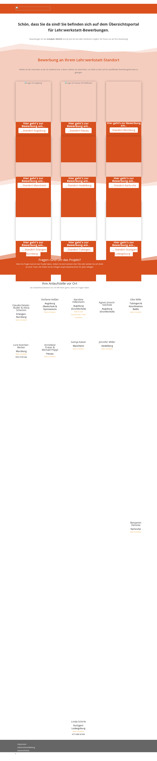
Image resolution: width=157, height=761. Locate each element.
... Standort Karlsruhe (123, 185)
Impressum (21, 744)
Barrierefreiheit (23, 750)
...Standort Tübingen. (78, 249)
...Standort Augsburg (33, 130)
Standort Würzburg (123, 130)
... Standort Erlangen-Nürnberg (34, 251)
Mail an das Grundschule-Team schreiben (78, 314)
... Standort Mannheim (33, 185)
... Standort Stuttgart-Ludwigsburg (125, 251)
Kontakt (20, 754)
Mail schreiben (21, 320)
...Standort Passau (78, 130)
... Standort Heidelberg (78, 185)
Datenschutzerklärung (26, 747)
